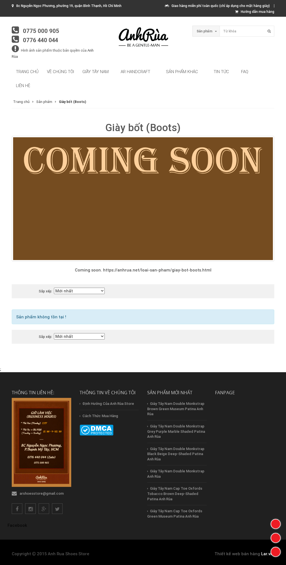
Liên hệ (23, 85)
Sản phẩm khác (182, 71)
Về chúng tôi (60, 71)
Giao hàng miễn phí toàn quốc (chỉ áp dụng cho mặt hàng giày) (219, 6)
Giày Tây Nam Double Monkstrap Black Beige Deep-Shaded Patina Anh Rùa (175, 453)
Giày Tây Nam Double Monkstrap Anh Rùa (175, 474)
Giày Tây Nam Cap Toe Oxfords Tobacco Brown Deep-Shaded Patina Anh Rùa (174, 493)
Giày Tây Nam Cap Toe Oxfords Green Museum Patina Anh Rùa (174, 514)
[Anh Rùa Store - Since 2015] (143, 37)
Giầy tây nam (95, 71)
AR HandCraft (135, 71)
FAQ (244, 71)
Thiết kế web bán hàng (237, 553)
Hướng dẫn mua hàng (256, 11)
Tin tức (221, 71)
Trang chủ (27, 71)
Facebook (17, 525)
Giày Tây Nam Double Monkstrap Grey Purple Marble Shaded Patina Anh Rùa (176, 431)
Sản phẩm (44, 102)
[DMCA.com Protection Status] (96, 429)
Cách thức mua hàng (100, 415)
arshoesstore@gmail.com (42, 493)
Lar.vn (267, 553)
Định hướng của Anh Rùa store (108, 403)
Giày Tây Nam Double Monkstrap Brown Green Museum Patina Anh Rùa (175, 408)
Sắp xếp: (45, 291)
